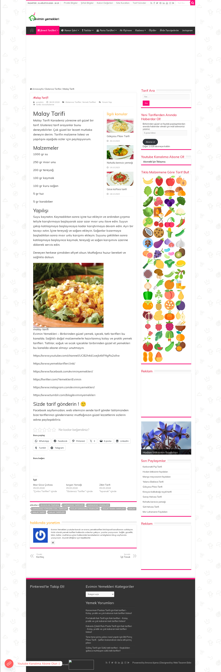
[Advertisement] (110, 59)
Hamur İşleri (70, 30)
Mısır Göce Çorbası (43, 484)
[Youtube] (167, 3)
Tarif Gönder (139, 2)
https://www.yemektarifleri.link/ (54, 363)
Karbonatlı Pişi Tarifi (152, 466)
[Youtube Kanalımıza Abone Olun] (9, 663)
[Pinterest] (160, 3)
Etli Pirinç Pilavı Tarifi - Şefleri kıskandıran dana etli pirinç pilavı (109, 640)
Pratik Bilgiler (71, 2)
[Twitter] (157, 3)
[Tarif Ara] (192, 2)
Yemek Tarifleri (32, 30)
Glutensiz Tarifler (53, 89)
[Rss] (151, 3)
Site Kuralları (122, 2)
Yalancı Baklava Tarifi (153, 481)
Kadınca (139, 30)
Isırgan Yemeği (74, 484)
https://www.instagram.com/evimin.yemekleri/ (64, 387)
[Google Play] (173, 3)
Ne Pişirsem (126, 30)
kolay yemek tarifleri (114, 509)
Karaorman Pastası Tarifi (98, 610)
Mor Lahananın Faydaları (155, 512)
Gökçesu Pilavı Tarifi (118, 136)
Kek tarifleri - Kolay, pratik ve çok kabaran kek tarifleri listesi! (109, 629)
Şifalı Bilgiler (87, 2)
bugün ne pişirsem (50, 505)
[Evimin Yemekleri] (43, 16)
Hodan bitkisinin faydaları (160, 452)
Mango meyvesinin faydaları (157, 476)
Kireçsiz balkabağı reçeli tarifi (157, 491)
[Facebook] (154, 3)
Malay (132, 509)
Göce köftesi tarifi (117, 189)
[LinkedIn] (163, 3)
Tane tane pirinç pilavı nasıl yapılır (102, 637)
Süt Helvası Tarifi (151, 506)
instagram (187, 30)
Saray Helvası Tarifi (152, 496)
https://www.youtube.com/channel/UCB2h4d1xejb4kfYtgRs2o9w (76, 355)
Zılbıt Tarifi (104, 484)
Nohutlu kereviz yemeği (120, 162)
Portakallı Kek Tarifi (95, 618)
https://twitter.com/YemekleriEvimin (57, 379)
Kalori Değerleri (105, 2)
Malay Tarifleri (57, 512)
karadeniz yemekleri (98, 505)
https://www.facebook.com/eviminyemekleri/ (63, 371)
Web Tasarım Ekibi (182, 662)
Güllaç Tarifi (91, 647)
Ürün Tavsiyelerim (169, 30)
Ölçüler (152, 30)
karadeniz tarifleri (73, 505)
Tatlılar (87, 30)
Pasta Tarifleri (107, 30)
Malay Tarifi (39, 512)
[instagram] (170, 3)
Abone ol (150, 142)
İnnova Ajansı (152, 662)
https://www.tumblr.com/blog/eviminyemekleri (64, 395)
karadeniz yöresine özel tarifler (50, 509)
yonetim (40, 102)
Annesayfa (37, 89)
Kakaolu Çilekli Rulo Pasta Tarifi (101, 626)
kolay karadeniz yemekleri (85, 509)
